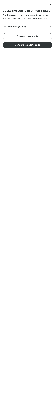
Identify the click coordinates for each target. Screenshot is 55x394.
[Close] (50, 4)
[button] (27, 45)
